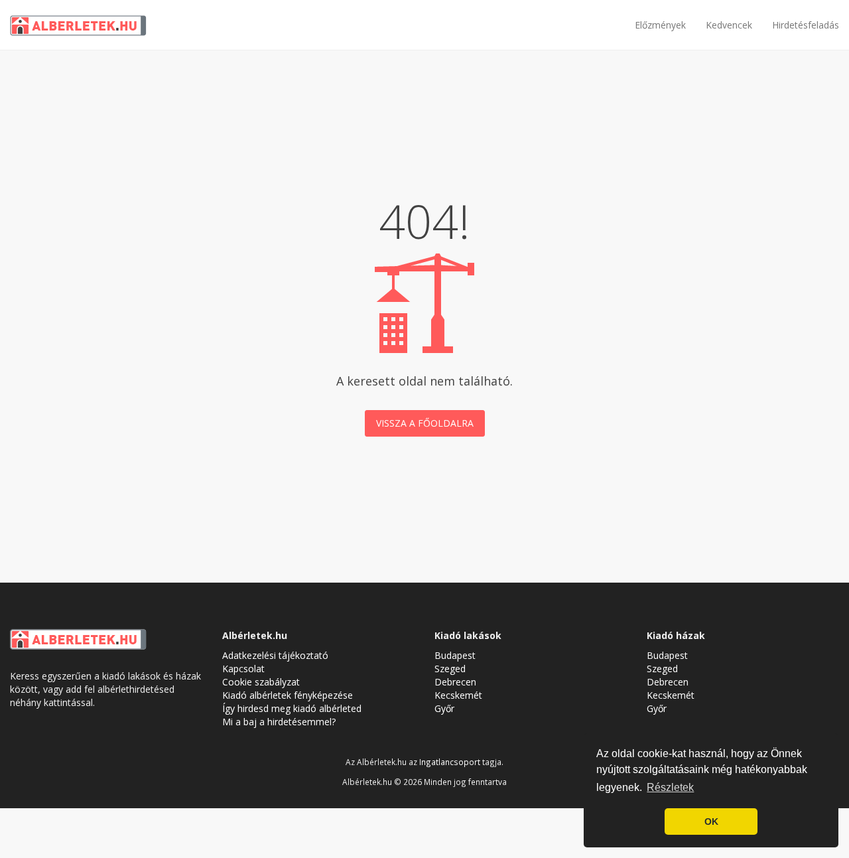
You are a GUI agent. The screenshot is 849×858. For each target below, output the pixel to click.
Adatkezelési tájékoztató (275, 655)
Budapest (455, 655)
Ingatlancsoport (449, 761)
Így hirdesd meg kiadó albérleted (291, 708)
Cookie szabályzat (261, 682)
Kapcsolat (243, 668)
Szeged (450, 668)
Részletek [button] (670, 787)
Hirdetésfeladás (805, 25)
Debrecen (455, 682)
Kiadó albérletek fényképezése (287, 695)
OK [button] (711, 821)
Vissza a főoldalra (425, 423)
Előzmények (660, 25)
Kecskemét (458, 695)
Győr (444, 708)
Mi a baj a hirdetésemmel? (279, 721)
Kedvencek (729, 25)
